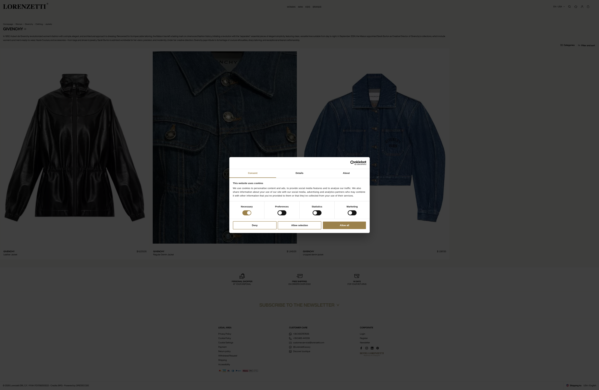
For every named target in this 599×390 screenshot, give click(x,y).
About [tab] (346, 173)
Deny (255, 225)
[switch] (282, 212)
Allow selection (299, 225)
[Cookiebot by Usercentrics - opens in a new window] (352, 163)
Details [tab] (299, 173)
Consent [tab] (253, 173)
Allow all (344, 225)
